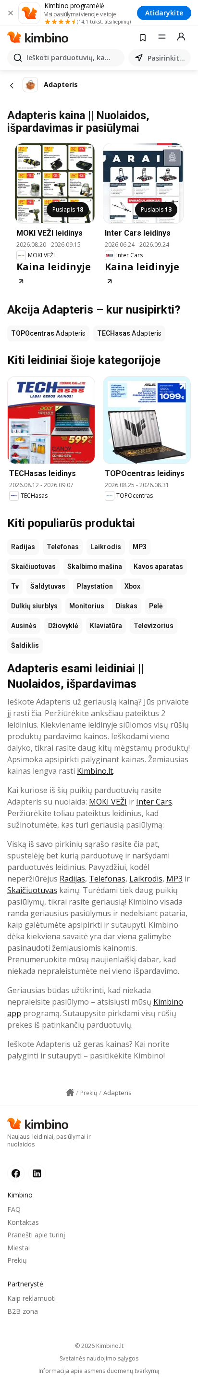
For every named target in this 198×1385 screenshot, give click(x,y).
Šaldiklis (25, 645)
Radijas (23, 547)
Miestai (18, 1247)
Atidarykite (164, 12)
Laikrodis (105, 547)
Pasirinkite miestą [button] (167, 58)
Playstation (95, 586)
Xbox (132, 586)
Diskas (126, 606)
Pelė (156, 606)
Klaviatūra (106, 626)
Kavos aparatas (158, 566)
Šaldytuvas (47, 586)
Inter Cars (154, 801)
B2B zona (22, 1311)
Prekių (17, 1260)
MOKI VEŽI (108, 801)
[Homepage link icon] (70, 1092)
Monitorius (86, 606)
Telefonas (63, 547)
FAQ (14, 1209)
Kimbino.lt (95, 771)
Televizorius (153, 626)
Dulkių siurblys (34, 606)
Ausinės (24, 626)
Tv (15, 586)
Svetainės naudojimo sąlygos (99, 1358)
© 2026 (99, 1346)
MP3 (140, 547)
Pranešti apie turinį (36, 1234)
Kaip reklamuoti (31, 1298)
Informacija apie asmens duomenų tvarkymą (99, 1371)
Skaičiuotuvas (33, 566)
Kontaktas (23, 1222)
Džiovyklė (63, 626)
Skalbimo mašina (94, 566)
